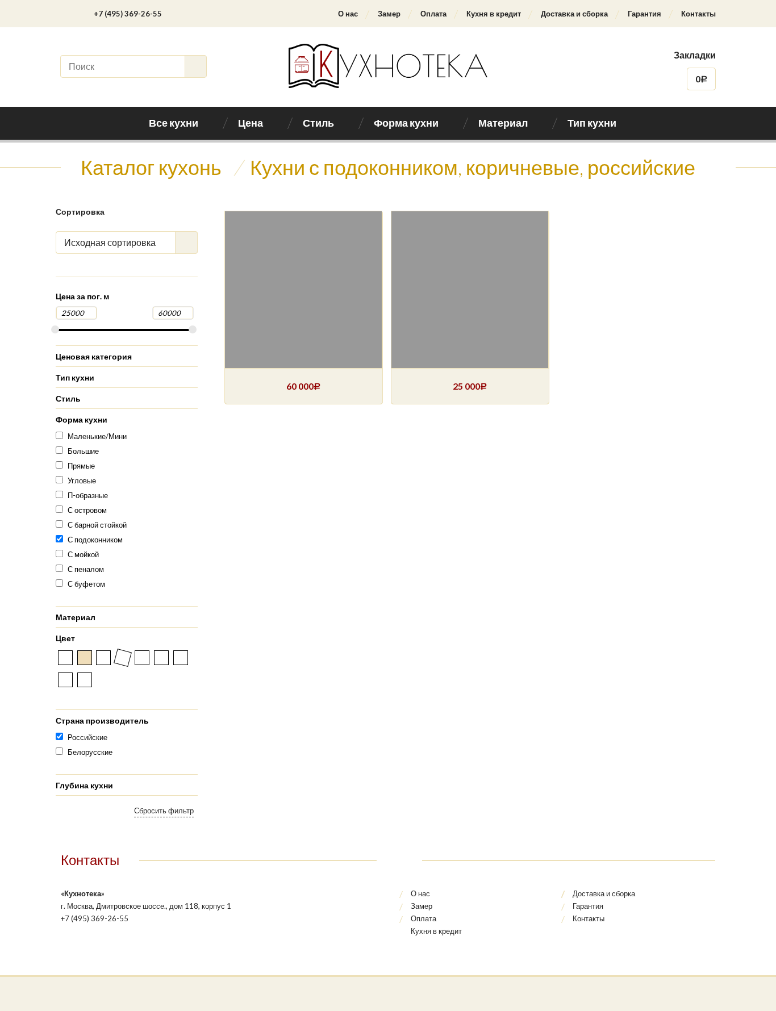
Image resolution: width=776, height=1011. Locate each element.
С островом (87, 510)
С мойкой (83, 554)
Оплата (433, 13)
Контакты (698, 13)
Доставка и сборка (574, 13)
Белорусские (90, 752)
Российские (87, 737)
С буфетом (86, 583)
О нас (348, 13)
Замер (389, 13)
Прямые (81, 465)
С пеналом (86, 569)
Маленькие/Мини (97, 436)
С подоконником (95, 539)
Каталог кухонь (151, 167)
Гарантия (644, 13)
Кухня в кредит (493, 13)
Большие (83, 451)
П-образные (88, 495)
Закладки (695, 54)
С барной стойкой (97, 524)
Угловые (82, 480)
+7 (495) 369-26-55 (128, 13)
